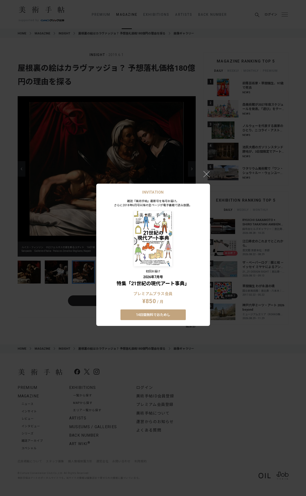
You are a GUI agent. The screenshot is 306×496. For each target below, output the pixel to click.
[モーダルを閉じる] (206, 174)
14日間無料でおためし (153, 315)
